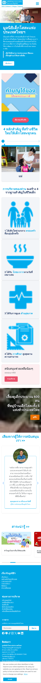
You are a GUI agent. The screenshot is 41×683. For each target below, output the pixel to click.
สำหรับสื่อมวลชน (7, 609)
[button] (3, 99)
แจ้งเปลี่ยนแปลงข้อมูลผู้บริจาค (11, 611)
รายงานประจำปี (6, 581)
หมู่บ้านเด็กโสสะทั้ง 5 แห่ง (9, 579)
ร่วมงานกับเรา (5, 583)
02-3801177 (11, 656)
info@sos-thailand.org (13, 661)
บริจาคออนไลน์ (6, 600)
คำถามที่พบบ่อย (6, 588)
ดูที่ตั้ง (35, 417)
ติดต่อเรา (4, 585)
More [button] (25, 674)
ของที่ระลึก (5, 604)
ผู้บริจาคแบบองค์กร (8, 607)
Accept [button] (10, 679)
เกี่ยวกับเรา (8, 63)
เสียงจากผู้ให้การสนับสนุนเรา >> (20, 439)
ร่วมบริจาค (11, 379)
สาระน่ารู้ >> (20, 527)
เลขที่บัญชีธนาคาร (8, 602)
